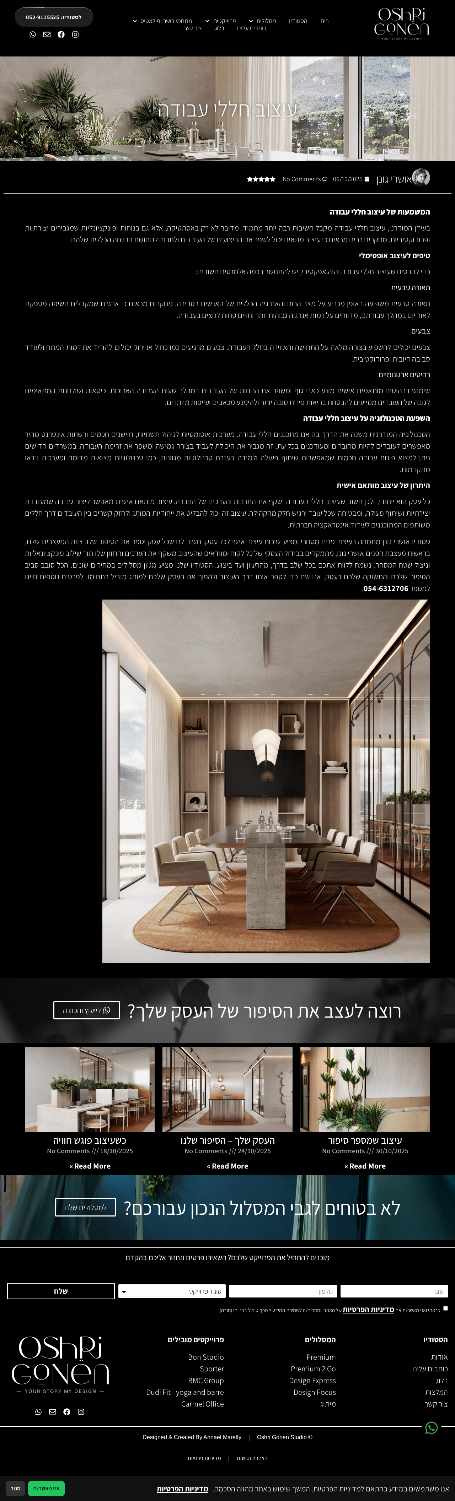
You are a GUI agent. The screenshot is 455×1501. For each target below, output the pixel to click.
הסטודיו (298, 21)
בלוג (219, 28)
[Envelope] (47, 34)
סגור (15, 1488)
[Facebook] (61, 34)
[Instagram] (75, 34)
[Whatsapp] (33, 34)
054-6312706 (386, 588)
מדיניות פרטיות (204, 1458)
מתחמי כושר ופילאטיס (166, 21)
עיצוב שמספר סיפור (365, 1140)
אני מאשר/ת (46, 1488)
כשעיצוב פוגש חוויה (89, 1140)
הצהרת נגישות (252, 1458)
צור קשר (192, 28)
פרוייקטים (224, 21)
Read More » (365, 1166)
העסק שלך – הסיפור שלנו (228, 1140)
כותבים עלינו (251, 28)
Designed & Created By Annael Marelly (192, 1437)
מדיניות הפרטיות (368, 1309)
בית (324, 21)
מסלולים (266, 21)
